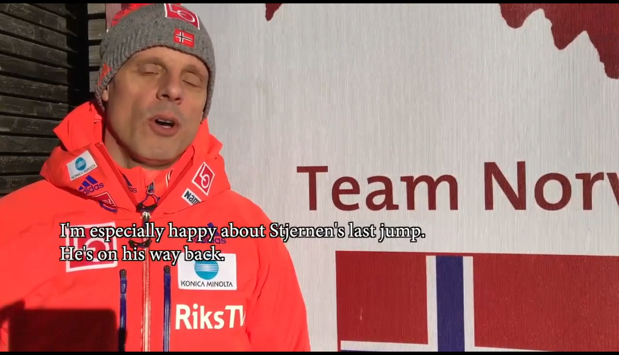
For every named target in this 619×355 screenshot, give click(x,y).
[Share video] (606, 12)
